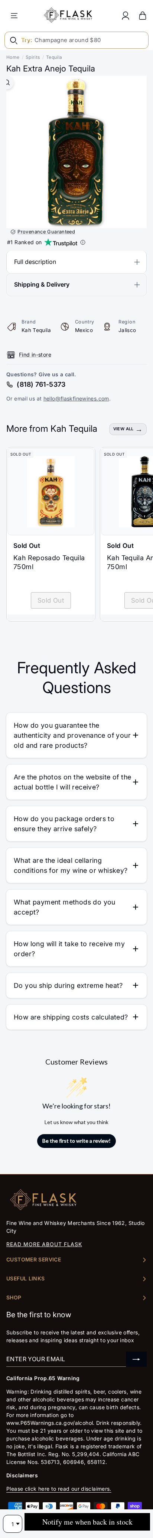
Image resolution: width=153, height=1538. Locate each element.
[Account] (125, 15)
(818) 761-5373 (41, 384)
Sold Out (51, 600)
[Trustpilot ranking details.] (83, 242)
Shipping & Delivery (41, 284)
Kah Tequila (36, 330)
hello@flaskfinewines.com (76, 398)
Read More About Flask (44, 1244)
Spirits (33, 57)
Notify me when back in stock (87, 1522)
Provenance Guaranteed (46, 231)
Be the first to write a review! (76, 1140)
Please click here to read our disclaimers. (58, 1489)
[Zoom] (7, 82)
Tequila (54, 57)
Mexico (84, 330)
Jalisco (127, 330)
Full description (35, 261)
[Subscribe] (136, 1359)
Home (13, 57)
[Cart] (142, 15)
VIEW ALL (123, 428)
